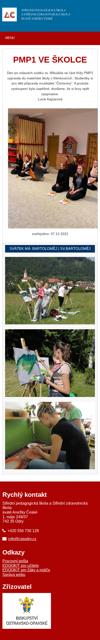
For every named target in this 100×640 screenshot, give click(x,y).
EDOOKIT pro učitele (20, 566)
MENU (10, 38)
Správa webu (13, 575)
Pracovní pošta (15, 561)
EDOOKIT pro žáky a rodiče (26, 570)
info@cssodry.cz (22, 538)
